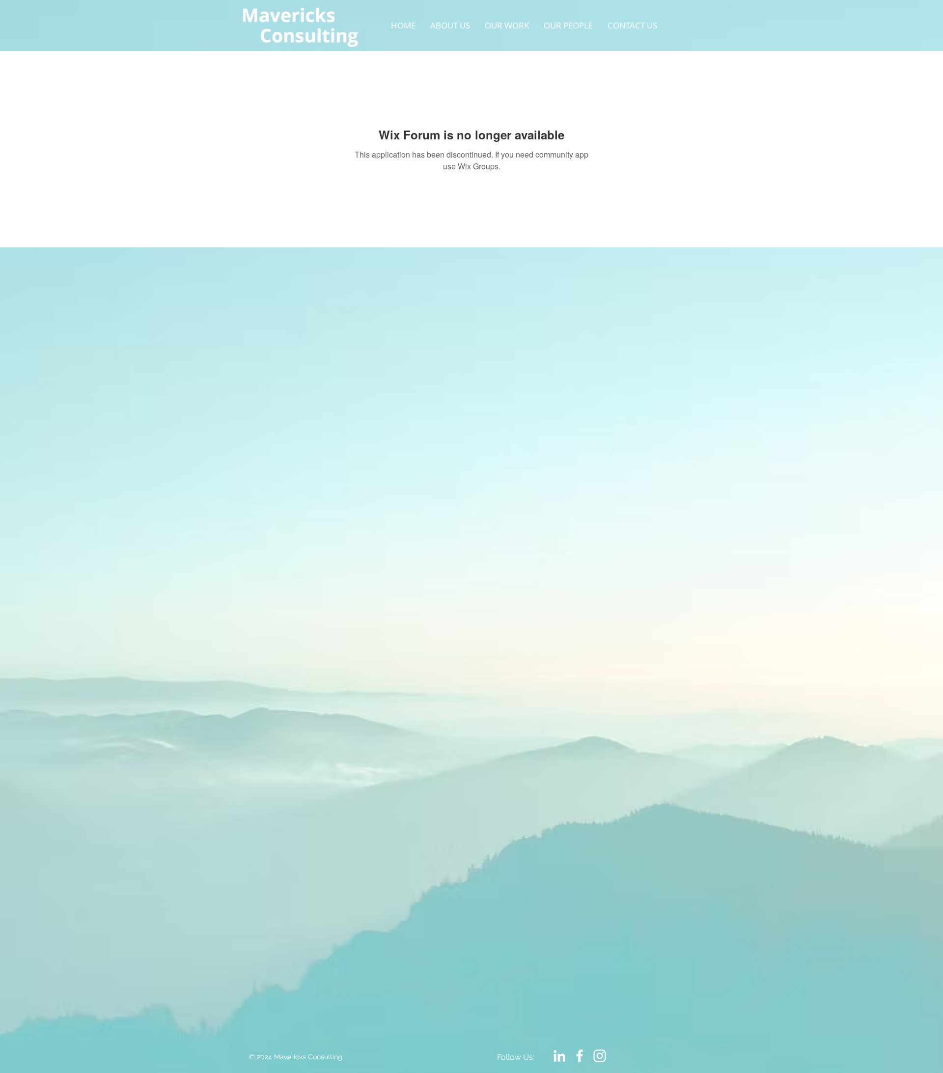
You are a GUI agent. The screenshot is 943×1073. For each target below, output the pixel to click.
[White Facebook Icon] (579, 1055)
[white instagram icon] (599, 1055)
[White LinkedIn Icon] (559, 1055)
